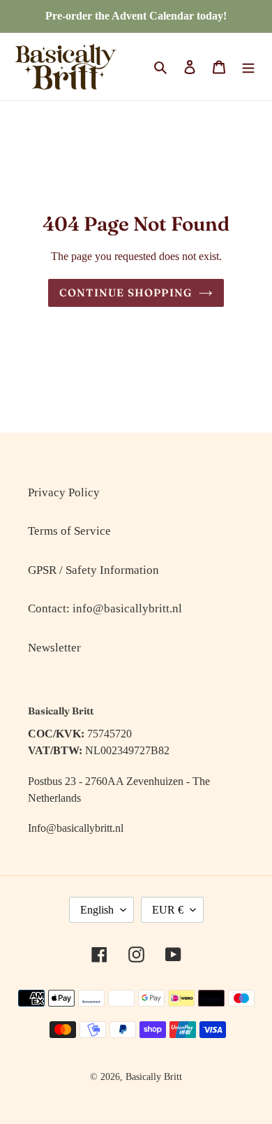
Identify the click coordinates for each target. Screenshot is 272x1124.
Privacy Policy (64, 492)
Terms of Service (69, 531)
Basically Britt (154, 1077)
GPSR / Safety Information (93, 570)
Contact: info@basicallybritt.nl (105, 608)
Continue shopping (125, 292)
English (97, 910)
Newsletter (54, 647)
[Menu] (248, 66)
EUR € (167, 910)
